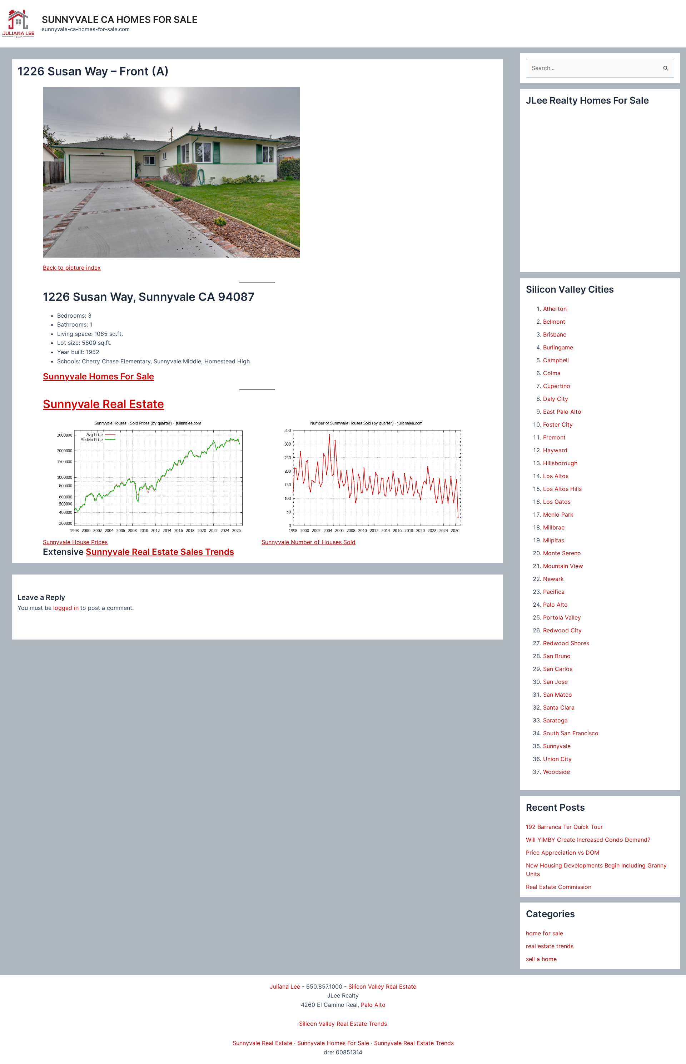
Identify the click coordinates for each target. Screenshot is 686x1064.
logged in (66, 607)
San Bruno (557, 656)
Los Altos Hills (562, 488)
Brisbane (554, 334)
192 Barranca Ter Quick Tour (564, 826)
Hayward (555, 450)
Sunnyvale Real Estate (103, 404)
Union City (557, 758)
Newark (553, 578)
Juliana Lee (285, 986)
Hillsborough (560, 463)
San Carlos (557, 668)
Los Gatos (557, 501)
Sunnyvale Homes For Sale (98, 376)
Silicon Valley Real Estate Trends (343, 1023)
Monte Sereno (562, 553)
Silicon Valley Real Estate (382, 986)
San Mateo (557, 694)
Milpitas (553, 540)
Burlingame (558, 347)
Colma (552, 373)
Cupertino (556, 385)
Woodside (556, 771)
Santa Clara (559, 707)
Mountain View (563, 566)
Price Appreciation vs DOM (562, 852)
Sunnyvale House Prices (75, 542)
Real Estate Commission (558, 886)
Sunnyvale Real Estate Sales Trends (160, 552)
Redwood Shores (566, 643)
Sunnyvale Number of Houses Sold (309, 542)
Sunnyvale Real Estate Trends (414, 1042)
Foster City (558, 424)
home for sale (544, 933)
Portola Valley (562, 617)
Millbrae (554, 527)
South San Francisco (570, 733)
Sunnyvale (557, 746)
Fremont (554, 437)
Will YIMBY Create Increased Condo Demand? (588, 839)
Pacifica (554, 591)
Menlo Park (558, 514)
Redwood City (562, 630)
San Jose (555, 681)
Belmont (554, 321)
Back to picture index (72, 267)
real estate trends (549, 946)
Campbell (556, 360)
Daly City (555, 398)
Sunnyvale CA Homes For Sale (120, 19)
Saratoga (555, 720)
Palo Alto (555, 604)
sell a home (541, 959)
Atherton (555, 308)
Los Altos (555, 475)
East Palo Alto (562, 411)
